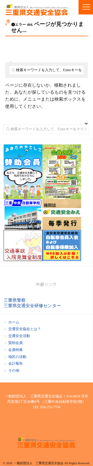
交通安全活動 (19, 336)
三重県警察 (15, 300)
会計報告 (15, 364)
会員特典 (15, 350)
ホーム (13, 322)
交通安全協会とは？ (24, 329)
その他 (13, 371)
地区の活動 (17, 357)
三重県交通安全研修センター (32, 305)
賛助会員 (15, 343)
